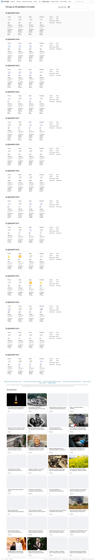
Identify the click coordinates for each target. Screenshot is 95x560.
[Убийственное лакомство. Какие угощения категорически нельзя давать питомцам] (58, 403)
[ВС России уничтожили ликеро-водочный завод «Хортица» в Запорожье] (78, 505)
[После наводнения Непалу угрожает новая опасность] (16, 444)
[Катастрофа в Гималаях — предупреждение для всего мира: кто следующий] (37, 403)
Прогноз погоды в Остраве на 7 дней (52, 381)
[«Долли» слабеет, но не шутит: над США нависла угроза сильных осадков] (37, 464)
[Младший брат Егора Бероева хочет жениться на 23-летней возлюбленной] (16, 547)
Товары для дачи (52, 382)
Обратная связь (77, 559)
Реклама (11, 559)
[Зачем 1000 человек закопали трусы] (16, 485)
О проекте (46, 559)
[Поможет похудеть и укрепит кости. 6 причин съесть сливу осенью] (58, 547)
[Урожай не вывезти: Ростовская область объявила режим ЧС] (78, 485)
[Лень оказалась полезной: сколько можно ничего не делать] (37, 505)
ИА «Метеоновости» (90, 559)
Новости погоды (87, 381)
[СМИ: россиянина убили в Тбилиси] (78, 403)
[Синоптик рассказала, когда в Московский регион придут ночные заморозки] (58, 526)
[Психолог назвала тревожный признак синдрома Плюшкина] (58, 464)
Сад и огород (42, 382)
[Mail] (2, 1)
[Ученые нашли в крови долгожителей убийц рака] (16, 526)
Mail (2, 559)
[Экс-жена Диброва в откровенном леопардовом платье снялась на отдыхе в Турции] (58, 485)
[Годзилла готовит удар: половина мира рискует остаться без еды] (16, 423)
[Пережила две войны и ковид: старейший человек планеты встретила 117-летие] (37, 444)
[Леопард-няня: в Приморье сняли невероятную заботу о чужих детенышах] (78, 526)
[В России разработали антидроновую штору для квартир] (58, 423)
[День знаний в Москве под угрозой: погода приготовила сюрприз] (37, 547)
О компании (6, 559)
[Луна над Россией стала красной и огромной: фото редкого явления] (58, 505)
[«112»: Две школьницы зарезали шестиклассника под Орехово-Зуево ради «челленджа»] (16, 403)
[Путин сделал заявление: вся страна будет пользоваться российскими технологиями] (78, 444)
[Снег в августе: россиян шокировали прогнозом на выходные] (16, 464)
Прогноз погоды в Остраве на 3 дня (12, 381)
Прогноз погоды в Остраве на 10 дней (72, 381)
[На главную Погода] (6, 1)
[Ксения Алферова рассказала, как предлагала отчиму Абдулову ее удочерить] (37, 423)
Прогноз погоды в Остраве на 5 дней (32, 381)
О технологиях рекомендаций (67, 559)
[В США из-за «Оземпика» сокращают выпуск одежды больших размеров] (37, 485)
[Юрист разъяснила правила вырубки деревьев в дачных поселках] (37, 526)
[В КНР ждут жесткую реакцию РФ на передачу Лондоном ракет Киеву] (78, 423)
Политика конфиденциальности (55, 559)
